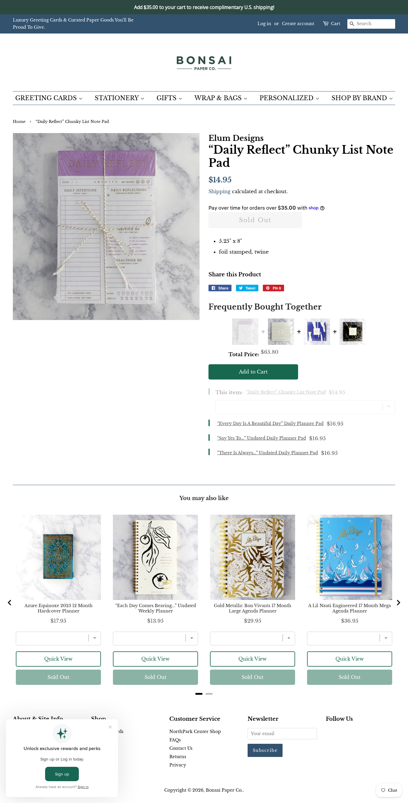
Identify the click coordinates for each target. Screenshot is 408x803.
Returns (177, 756)
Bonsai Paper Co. (224, 790)
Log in (264, 23)
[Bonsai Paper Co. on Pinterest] (339, 732)
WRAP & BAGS (218, 98)
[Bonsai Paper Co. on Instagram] (348, 732)
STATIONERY (117, 98)
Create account (298, 23)
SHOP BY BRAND (360, 98)
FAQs (175, 740)
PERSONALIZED (287, 98)
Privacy (177, 765)
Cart (335, 23)
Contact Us (180, 748)
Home (19, 121)
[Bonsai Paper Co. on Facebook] (329, 732)
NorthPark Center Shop (195, 731)
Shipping (219, 191)
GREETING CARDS (47, 98)
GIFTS (167, 98)
